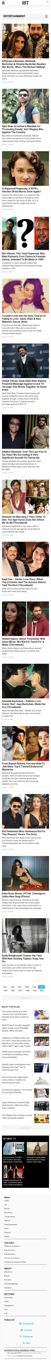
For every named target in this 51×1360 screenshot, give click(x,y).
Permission (9, 1250)
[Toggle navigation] (3, 3)
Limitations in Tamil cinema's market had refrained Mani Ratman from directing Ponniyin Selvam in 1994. (22, 266)
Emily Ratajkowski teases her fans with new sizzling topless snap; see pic (23, 958)
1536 (13, 990)
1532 (27, 987)
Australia (8, 1298)
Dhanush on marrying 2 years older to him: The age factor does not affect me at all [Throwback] (24, 519)
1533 (34, 987)
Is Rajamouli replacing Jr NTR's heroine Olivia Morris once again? (21, 190)
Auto (6, 1229)
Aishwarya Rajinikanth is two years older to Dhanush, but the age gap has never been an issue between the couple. (21, 529)
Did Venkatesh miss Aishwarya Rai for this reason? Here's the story (24, 833)
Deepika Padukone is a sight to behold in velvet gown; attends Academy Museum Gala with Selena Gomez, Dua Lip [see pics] (13, 1184)
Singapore (8, 1305)
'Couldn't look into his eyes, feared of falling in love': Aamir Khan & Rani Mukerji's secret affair (24, 318)
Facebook (28, 1323)
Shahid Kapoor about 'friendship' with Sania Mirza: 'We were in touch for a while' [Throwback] (23, 641)
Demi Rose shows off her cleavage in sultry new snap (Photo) (23, 895)
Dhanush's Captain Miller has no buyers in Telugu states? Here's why (36, 1159)
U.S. (6, 1313)
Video (7, 1236)
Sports (7, 1221)
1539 (35, 990)
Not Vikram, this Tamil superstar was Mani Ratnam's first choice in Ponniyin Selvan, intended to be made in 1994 (24, 256)
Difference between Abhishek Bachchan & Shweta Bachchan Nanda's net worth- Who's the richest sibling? (24, 64)
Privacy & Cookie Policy (15, 1262)
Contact (7, 1288)
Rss (27, 1343)
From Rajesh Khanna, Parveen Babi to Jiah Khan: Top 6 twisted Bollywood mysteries (23, 766)
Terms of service (12, 1258)
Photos (7, 1233)
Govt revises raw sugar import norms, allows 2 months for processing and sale (15, 1080)
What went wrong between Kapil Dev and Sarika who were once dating (19, 590)
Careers (8, 1280)
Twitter (27, 1330)
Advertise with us (12, 1246)
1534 (41, 987)
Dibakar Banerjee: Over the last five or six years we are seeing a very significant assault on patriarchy (24, 454)
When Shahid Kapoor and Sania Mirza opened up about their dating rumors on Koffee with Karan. (21, 651)
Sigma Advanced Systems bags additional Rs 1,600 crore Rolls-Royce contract (16, 1105)
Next (42, 990)
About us (8, 1272)
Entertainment (10, 1225)
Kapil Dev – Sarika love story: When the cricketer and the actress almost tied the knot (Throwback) (24, 582)
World (7, 1209)
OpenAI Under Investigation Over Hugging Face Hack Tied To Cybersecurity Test (16, 1067)
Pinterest (27, 1336)
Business (8, 1213)
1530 (12, 987)
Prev (5, 987)
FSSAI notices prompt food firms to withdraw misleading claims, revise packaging (16, 1054)
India (6, 1201)
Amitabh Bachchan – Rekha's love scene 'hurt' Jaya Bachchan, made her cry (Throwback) (24, 704)
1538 (27, 990)
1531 (20, 987)
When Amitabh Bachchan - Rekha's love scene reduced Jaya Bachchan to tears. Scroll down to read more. (21, 713)
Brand (7, 1276)
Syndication (9, 1254)
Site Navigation (11, 1284)
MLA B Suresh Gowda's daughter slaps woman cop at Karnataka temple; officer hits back (16, 1028)
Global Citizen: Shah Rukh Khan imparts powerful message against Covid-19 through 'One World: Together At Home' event (24, 385)
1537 (20, 990)
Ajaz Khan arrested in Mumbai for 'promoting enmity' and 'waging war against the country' (22, 129)
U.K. (6, 1309)
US (5, 1205)
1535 (5, 990)
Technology (9, 1217)
